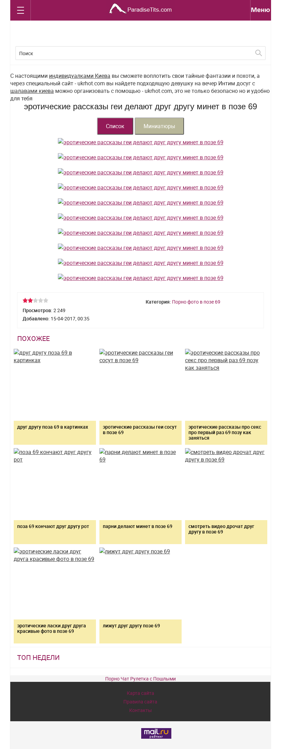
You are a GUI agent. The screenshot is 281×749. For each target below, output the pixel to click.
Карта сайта (140, 693)
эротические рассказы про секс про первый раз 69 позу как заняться (224, 432)
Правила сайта (140, 701)
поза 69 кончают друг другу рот (53, 526)
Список (115, 126)
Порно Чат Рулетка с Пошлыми (140, 678)
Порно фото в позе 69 (196, 301)
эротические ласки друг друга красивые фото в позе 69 (51, 628)
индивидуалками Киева (79, 75)
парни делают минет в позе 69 (137, 526)
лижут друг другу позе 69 (131, 625)
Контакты (140, 710)
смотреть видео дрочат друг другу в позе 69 (221, 529)
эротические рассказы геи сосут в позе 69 (140, 429)
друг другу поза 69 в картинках (52, 426)
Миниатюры (159, 126)
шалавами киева (32, 91)
